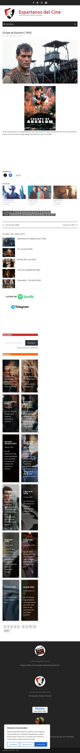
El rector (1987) (10, 587)
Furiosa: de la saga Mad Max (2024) (28, 270)
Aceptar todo (41, 744)
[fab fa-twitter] (39, 670)
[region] (27, 736)
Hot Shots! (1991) (11, 492)
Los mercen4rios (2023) (11, 403)
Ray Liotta (51, 215)
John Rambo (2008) (12, 225)
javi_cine (19, 36)
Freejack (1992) (32, 200)
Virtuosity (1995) (69, 225)
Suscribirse (31, 343)
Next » (7, 631)
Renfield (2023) (28, 587)
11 (34, 627)
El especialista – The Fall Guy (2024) (29, 280)
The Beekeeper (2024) (28, 368)
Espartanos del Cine (40, 11)
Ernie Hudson (15, 215)
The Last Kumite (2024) (25, 249)
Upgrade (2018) (58, 200)
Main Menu (10, 24)
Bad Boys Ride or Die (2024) (26, 260)
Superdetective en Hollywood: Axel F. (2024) (31, 239)
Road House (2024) (27, 403)
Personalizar (13, 744)
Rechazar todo (26, 744)
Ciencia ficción (26, 212)
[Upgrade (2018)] (65, 192)
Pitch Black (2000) (7, 200)
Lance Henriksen (27, 215)
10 (30, 627)
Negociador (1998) (9, 541)
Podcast (36, 212)
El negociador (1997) (28, 541)
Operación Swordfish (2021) (11, 443)
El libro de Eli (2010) (27, 492)
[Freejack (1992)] (39, 192)
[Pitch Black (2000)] (14, 192)
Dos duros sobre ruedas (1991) (29, 443)
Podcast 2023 (45, 212)
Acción (17, 212)
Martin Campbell (40, 215)
